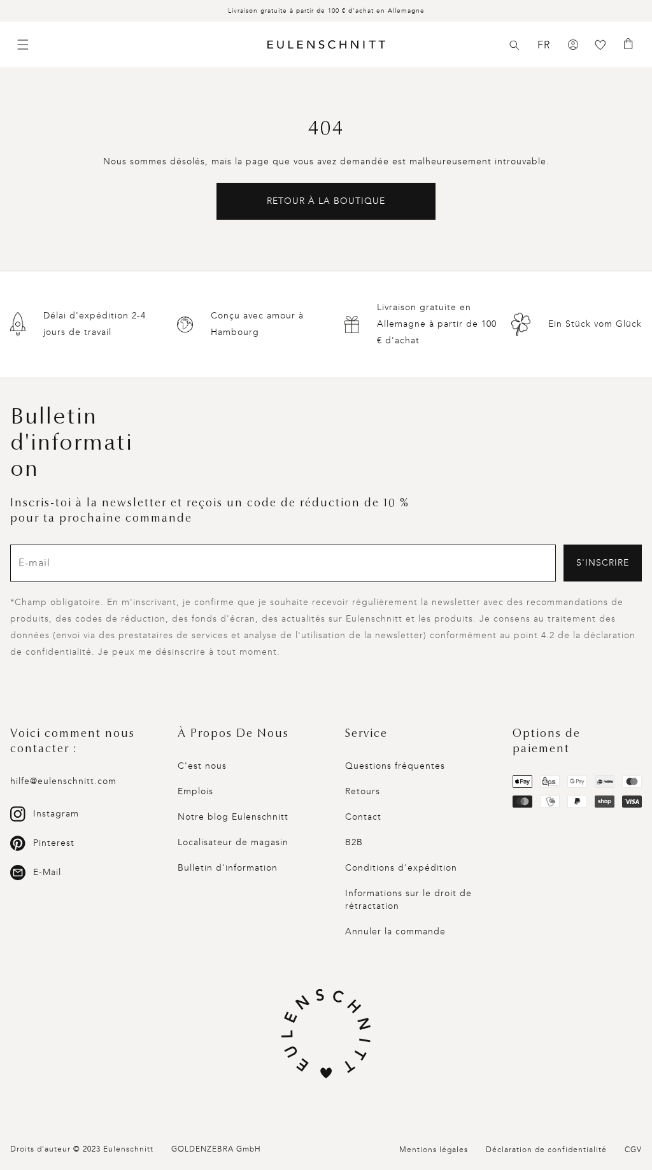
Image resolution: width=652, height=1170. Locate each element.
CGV (633, 1149)
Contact (363, 816)
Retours (362, 791)
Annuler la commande (395, 931)
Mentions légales (433, 1149)
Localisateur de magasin (233, 842)
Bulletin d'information (228, 867)
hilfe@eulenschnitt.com (63, 781)
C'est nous (202, 765)
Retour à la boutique (326, 201)
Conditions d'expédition (401, 867)
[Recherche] (514, 45)
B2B (354, 842)
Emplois (195, 791)
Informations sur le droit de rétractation (408, 899)
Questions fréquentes (395, 765)
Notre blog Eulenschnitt (233, 816)
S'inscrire (602, 562)
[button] (514, 45)
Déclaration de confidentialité (546, 1149)
